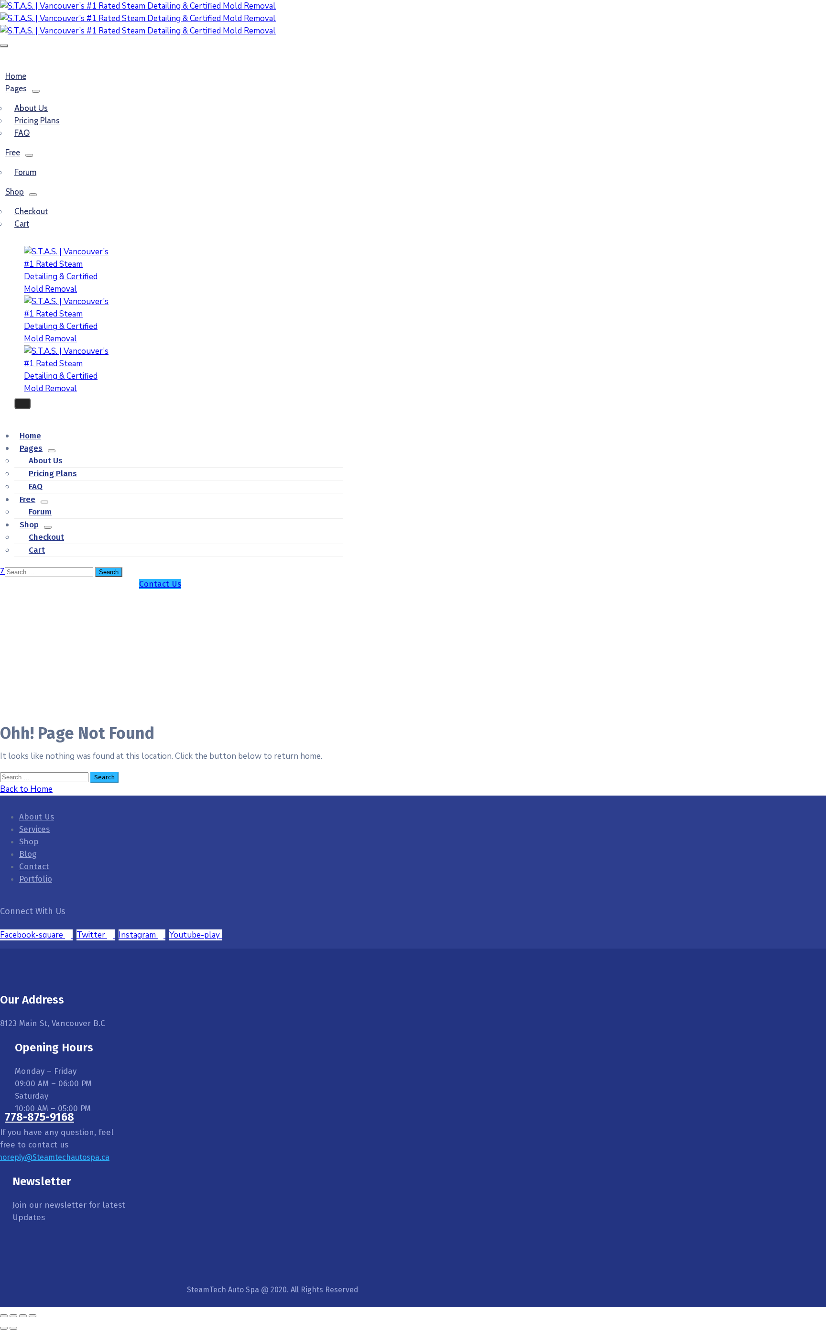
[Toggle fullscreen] (13, 1315)
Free (12, 152)
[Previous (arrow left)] (4, 1328)
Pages (16, 88)
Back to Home (26, 789)
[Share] (23, 1315)
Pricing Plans (37, 120)
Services (34, 829)
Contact (34, 867)
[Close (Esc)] (32, 1315)
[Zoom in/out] (4, 1315)
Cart (21, 224)
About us (31, 108)
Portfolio (35, 879)
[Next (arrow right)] (13, 1328)
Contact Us (160, 584)
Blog (27, 854)
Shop (14, 192)
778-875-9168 (39, 1117)
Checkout (31, 211)
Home (423, 607)
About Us (36, 817)
